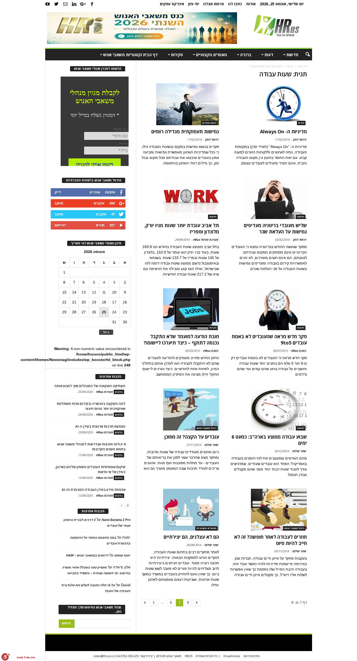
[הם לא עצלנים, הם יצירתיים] (180, 510)
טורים (301, 123)
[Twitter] (56, 4)
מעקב (59, 203)
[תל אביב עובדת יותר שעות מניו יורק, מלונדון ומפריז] (180, 198)
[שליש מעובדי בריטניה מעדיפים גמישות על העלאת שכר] (268, 198)
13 (84, 292)
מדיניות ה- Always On (283, 131)
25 (104, 312)
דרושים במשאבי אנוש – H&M (87, 555)
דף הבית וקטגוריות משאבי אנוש (130, 54)
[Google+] (83, 4)
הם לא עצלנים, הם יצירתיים (191, 537)
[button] (304, 54)
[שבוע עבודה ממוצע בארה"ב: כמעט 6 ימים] (268, 409)
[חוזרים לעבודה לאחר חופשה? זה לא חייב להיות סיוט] (268, 510)
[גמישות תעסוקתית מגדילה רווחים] (180, 104)
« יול (106, 332)
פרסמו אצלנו (213, 3)
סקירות (177, 54)
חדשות (292, 54)
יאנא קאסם (122, 555)
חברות (213, 327)
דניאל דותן (299, 139)
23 (125, 312)
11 (104, 292)
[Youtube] (47, 4)
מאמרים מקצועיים (211, 54)
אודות (251, 3)
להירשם (60, 225)
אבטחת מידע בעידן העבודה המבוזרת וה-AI (93, 489)
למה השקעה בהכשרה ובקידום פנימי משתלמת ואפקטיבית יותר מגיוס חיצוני (91, 406)
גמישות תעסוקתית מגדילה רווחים (185, 131)
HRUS (188, 656)
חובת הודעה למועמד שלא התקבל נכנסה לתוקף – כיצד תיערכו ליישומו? (181, 339)
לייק (58, 192)
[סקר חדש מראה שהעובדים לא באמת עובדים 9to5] (268, 309)
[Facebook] (92, 4)
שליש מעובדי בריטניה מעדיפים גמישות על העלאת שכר (275, 228)
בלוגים (119, 392)
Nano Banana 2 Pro (116, 520)
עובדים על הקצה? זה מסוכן (191, 437)
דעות (268, 54)
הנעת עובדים (209, 123)
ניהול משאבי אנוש (206, 428)
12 (94, 292)
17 (114, 302)
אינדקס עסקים (172, 3)
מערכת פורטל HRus (205, 240)
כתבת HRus (298, 351)
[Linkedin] (74, 4)
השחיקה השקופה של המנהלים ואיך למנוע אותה (89, 385)
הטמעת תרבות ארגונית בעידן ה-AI (100, 426)
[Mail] (65, 4)
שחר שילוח (299, 451)
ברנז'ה (245, 54)
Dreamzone (231, 656)
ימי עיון (193, 3)
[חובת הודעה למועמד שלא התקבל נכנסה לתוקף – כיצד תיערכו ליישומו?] (180, 309)
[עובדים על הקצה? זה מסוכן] (180, 409)
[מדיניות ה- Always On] (268, 104)
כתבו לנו (235, 3)
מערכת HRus (104, 392)
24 (114, 312)
